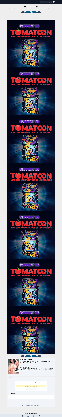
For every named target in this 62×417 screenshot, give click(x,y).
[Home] (10, 2)
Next (39, 12)
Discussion (34, 12)
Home (30, 410)
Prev (23, 12)
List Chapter (28, 12)
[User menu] (54, 2)
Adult (32, 410)
